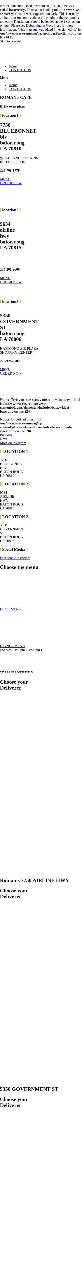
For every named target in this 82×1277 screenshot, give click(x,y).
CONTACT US (20, 70)
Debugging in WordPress (43, 25)
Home (13, 66)
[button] (41, 78)
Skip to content (10, 41)
